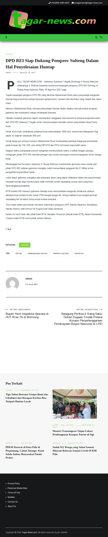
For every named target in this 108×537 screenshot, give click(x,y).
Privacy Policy (14, 483)
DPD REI (19, 254)
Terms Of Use (14, 493)
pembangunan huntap (37, 254)
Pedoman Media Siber (17, 488)
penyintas (79, 254)
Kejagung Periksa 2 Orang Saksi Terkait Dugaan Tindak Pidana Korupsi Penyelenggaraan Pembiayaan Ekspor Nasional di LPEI (78, 317)
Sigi (62, 425)
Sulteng (9, 54)
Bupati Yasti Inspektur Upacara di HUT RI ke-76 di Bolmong (27, 314)
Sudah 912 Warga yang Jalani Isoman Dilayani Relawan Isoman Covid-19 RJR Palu (75, 451)
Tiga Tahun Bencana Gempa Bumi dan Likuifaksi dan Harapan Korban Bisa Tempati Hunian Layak (27, 398)
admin (8, 73)
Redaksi (11, 497)
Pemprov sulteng (61, 254)
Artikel (55, 425)
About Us (12, 506)
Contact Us (13, 502)
